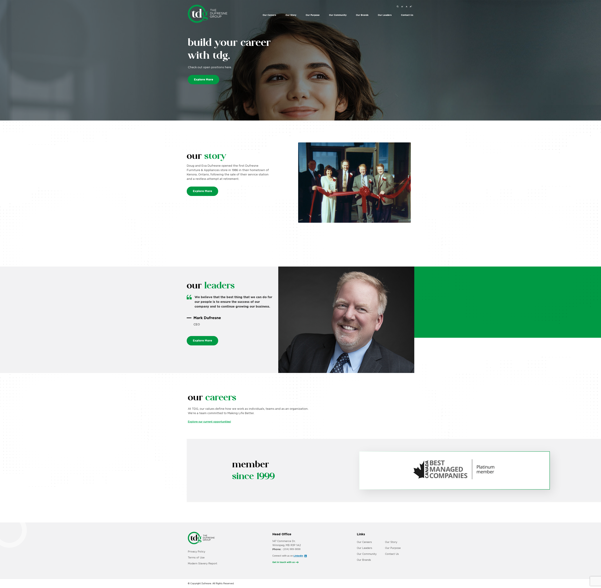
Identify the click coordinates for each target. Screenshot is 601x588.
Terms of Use (196, 557)
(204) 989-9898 (291, 549)
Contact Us (407, 15)
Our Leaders (385, 15)
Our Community (338, 15)
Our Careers (269, 15)
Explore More (203, 79)
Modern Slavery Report (202, 563)
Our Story (290, 15)
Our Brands (364, 559)
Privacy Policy (196, 551)
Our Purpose (313, 15)
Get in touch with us (283, 562)
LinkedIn (298, 556)
